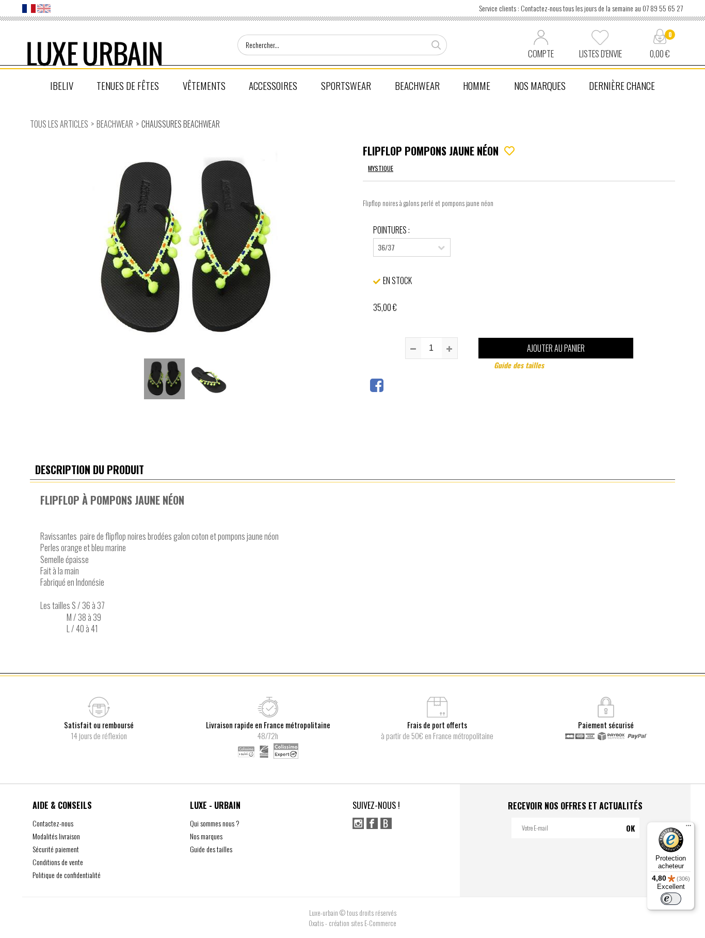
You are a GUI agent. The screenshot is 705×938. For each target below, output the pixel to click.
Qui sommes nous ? (214, 823)
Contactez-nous (53, 823)
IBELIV (61, 85)
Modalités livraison (56, 836)
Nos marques (206, 836)
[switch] (671, 899)
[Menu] (688, 828)
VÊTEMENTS (204, 85)
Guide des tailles (519, 364)
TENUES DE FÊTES (128, 85)
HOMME (476, 85)
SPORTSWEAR (346, 85)
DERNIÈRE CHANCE (622, 85)
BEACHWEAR (417, 85)
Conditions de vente (58, 861)
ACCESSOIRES (273, 85)
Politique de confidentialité (67, 874)
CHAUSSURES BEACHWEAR (180, 124)
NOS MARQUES (540, 85)
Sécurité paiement (56, 848)
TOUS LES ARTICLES (59, 124)
